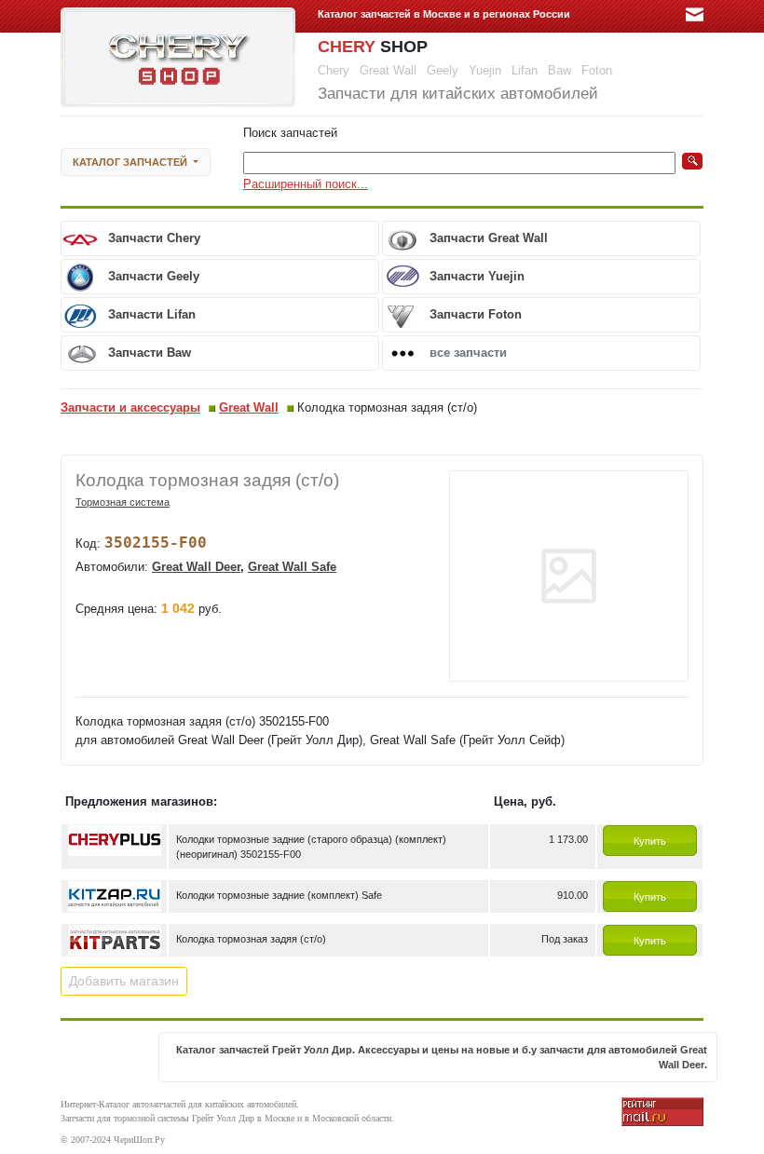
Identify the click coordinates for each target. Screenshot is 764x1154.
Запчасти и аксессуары (130, 407)
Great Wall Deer (196, 567)
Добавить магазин (124, 980)
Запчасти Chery (154, 238)
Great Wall (249, 407)
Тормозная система (122, 502)
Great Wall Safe (292, 567)
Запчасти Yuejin (477, 276)
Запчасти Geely (153, 276)
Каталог (130, 162)
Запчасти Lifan (152, 314)
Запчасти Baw (149, 353)
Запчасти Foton (476, 314)
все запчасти (468, 353)
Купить (650, 841)
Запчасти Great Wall (489, 238)
